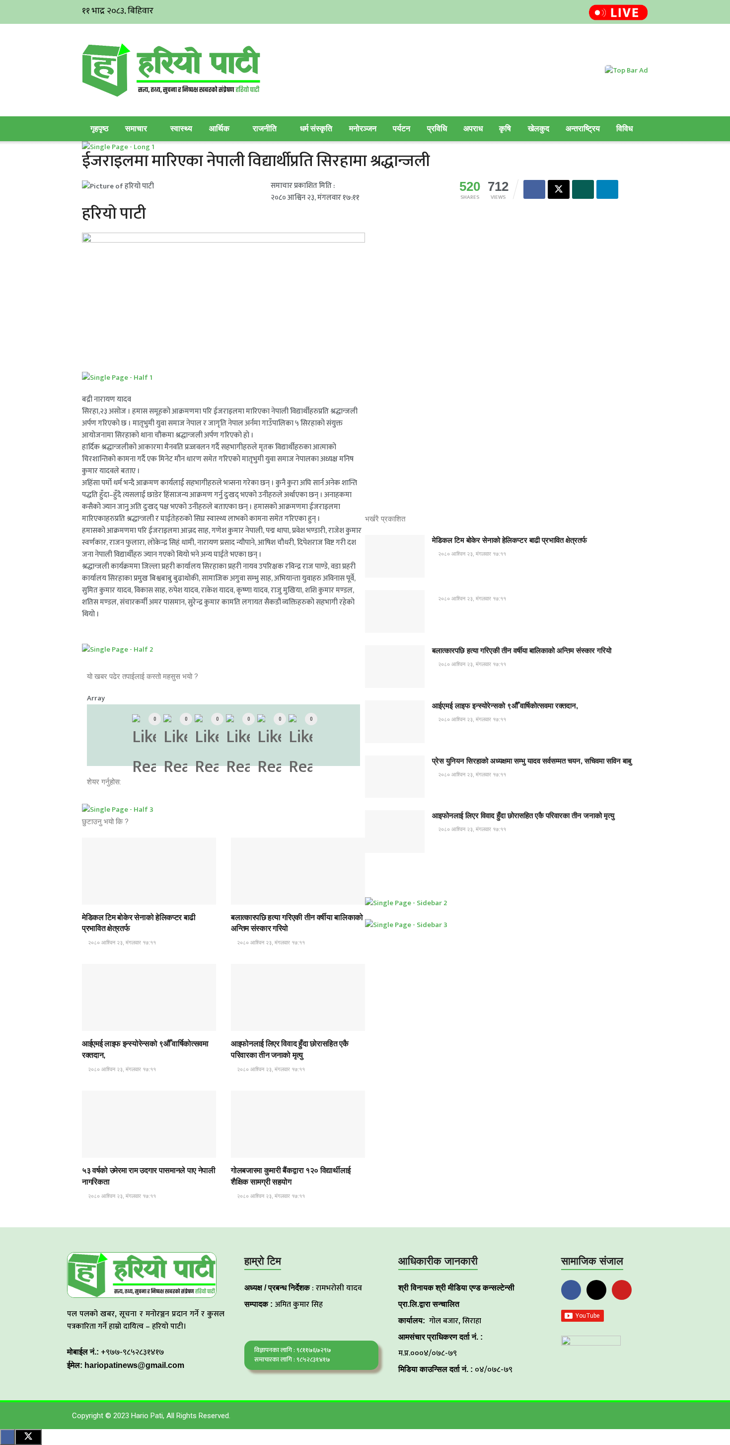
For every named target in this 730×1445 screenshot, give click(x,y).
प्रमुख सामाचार (106, 895)
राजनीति (265, 128)
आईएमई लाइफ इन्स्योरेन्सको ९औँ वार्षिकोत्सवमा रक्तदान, (505, 705)
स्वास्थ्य (181, 128)
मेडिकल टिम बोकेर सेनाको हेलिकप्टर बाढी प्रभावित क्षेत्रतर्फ (509, 540)
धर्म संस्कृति (316, 128)
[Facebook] (571, 1290)
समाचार (136, 128)
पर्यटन (401, 128)
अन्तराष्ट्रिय (583, 128)
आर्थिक (219, 128)
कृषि (505, 128)
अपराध (473, 128)
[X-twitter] (596, 1290)
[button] (231, 782)
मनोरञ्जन (362, 128)
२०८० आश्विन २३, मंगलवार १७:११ (121, 942)
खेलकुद (538, 128)
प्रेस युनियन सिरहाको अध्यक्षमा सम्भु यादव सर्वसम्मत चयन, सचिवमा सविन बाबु (531, 761)
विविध (624, 128)
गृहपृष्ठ (99, 128)
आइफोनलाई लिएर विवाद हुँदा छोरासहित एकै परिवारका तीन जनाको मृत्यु (523, 815)
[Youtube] (622, 1290)
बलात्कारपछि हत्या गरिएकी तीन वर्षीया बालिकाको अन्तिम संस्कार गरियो (521, 650)
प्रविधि (437, 128)
